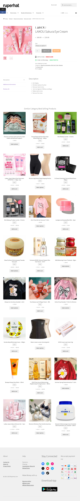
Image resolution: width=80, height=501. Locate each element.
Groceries (38, 13)
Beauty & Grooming (18, 18)
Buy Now (56, 51)
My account (54, 5)
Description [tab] (6, 80)
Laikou (40, 68)
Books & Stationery (26, 13)
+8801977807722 (53, 60)
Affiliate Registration (28, 485)
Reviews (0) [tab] (6, 89)
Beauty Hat (40, 67)
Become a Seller (26, 481)
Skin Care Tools (27, 18)
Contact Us (6, 462)
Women (61, 65)
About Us (5, 464)
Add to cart (46, 51)
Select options (14, 144)
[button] (29, 28)
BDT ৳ (4, 12)
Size (36, 43)
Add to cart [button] (40, 147)
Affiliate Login (26, 483)
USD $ (4, 9)
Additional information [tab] (9, 84)
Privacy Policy (7, 466)
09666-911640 (49, 57)
